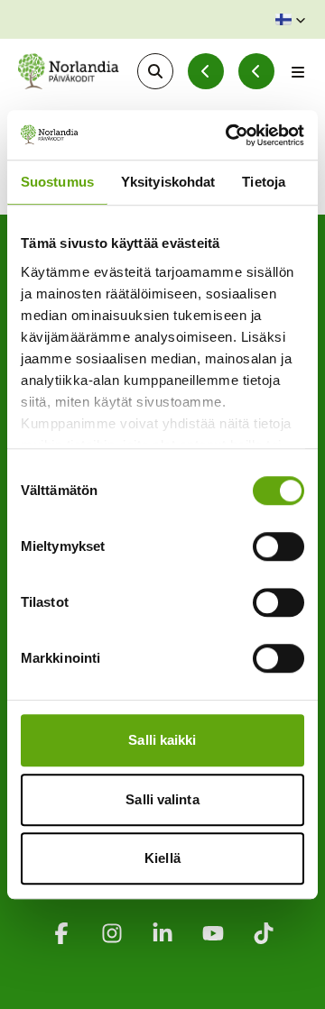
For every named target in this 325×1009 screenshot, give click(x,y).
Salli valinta (162, 799)
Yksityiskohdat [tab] (168, 181)
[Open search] (155, 71)
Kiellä (162, 858)
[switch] (278, 546)
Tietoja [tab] (263, 181)
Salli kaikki (162, 740)
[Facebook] (61, 933)
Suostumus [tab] (57, 181)
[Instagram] (112, 933)
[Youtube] (213, 933)
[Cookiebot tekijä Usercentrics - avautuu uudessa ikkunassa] (229, 135)
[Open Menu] (298, 71)
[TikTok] (264, 933)
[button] (290, 20)
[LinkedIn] (162, 933)
